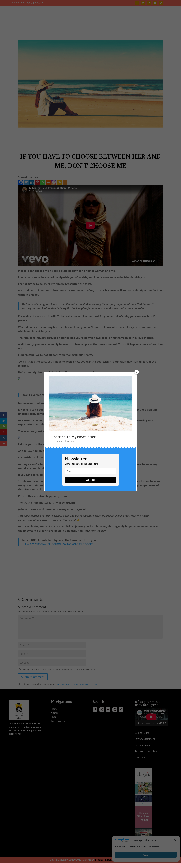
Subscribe (90, 479)
